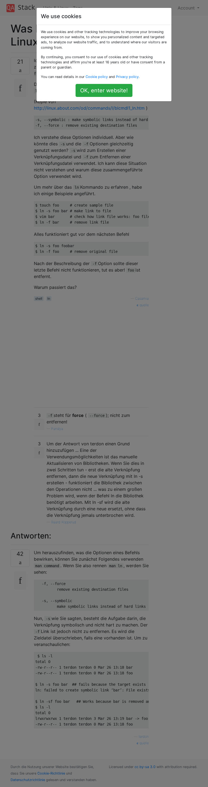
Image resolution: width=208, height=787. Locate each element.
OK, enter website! (104, 90)
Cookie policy (97, 77)
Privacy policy (127, 77)
